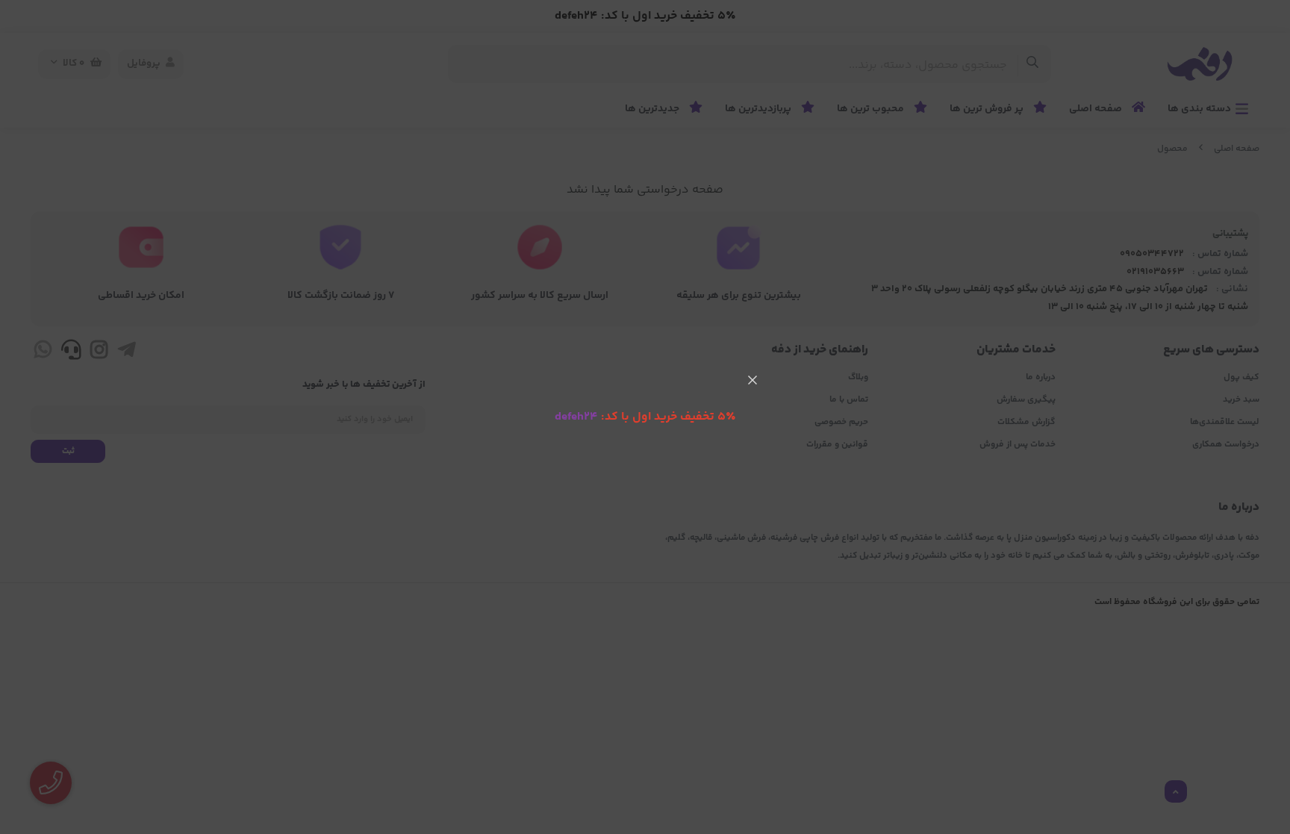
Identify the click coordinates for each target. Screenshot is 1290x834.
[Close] (752, 380)
